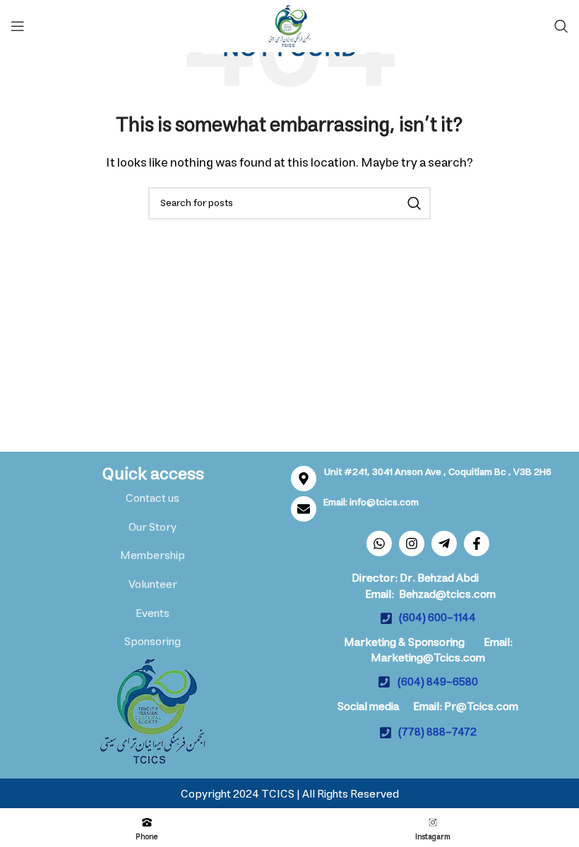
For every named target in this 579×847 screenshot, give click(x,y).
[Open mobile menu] (18, 26)
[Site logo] (289, 25)
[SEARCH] (414, 203)
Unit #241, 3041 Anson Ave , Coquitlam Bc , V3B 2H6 (437, 472)
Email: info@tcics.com (371, 502)
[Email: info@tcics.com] (303, 509)
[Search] (561, 26)
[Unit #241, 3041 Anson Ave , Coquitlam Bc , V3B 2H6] (303, 478)
